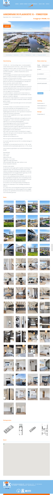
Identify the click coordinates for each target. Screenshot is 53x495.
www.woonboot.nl (31, 485)
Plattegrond (28, 55)
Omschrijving (9, 55)
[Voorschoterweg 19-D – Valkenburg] (52, 247)
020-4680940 (14, 485)
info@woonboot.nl (23, 485)
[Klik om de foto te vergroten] (9, 212)
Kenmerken (16, 55)
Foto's (22, 55)
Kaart (34, 55)
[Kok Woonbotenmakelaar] (6, 3)
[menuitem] (17, 4)
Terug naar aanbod (41, 55)
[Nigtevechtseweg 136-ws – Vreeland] (1, 247)
